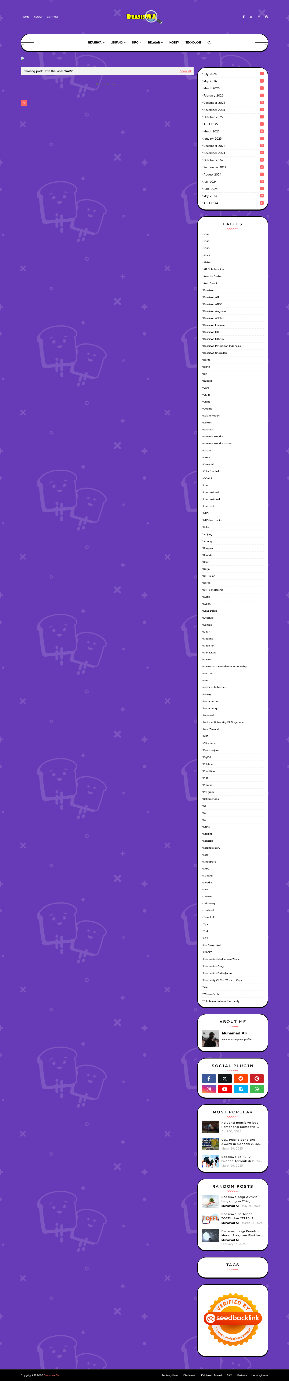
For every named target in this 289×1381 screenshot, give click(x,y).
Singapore (209, 862)
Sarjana (207, 834)
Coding (207, 409)
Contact (52, 17)
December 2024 (233, 146)
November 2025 (233, 110)
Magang (208, 639)
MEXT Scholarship (214, 687)
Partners (242, 1375)
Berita (207, 360)
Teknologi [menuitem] (193, 43)
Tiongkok (209, 917)
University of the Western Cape (223, 980)
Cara (206, 388)
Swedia (207, 882)
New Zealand (211, 729)
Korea (207, 583)
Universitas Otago (214, 966)
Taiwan (207, 896)
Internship (209, 506)
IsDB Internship (212, 520)
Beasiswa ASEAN (213, 318)
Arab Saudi (210, 283)
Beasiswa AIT (211, 297)
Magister (208, 646)
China (206, 402)
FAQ (229, 1375)
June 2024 (233, 189)
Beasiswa (208, 290)
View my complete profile (237, 1039)
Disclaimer (189, 1375)
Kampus (208, 548)
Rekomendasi (211, 799)
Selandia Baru (211, 848)
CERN (206, 395)
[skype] (241, 1089)
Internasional (211, 492)
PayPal (207, 757)
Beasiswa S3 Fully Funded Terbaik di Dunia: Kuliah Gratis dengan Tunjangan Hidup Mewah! (242, 1159)
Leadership (210, 611)
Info (205, 485)
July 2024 (233, 182)
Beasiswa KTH (211, 332)
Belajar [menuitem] (154, 43)
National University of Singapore (223, 722)
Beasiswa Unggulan (215, 353)
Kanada (207, 555)
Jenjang (207, 534)
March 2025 (233, 131)
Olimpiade (209, 743)
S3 (204, 820)
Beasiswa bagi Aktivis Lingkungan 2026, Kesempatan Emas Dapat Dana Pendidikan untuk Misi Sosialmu (242, 1199)
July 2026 (233, 74)
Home (25, 17)
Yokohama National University (221, 1001)
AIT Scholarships (213, 269)
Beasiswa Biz (51, 1375)
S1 (204, 806)
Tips (205, 924)
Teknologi (209, 903)
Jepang (207, 541)
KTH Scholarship (213, 590)
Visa (205, 987)
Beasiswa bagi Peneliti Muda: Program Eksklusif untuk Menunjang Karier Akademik (242, 1233)
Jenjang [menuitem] (116, 43)
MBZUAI (208, 673)
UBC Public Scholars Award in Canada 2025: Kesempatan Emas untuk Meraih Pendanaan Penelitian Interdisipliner (242, 1142)
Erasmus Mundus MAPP (217, 443)
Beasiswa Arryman (214, 311)
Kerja (206, 569)
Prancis (207, 785)
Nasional (208, 715)
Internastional (211, 499)
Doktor (207, 423)
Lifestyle (208, 618)
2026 (206, 248)
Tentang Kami (170, 1375)
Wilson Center (212, 994)
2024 (206, 234)
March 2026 (233, 88)
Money (207, 694)
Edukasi (208, 429)
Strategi (208, 876)
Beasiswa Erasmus (214, 325)
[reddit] (241, 1078)
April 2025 (233, 124)
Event (206, 457)
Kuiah (206, 597)
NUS (205, 736)
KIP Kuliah (209, 576)
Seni (205, 855)
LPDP (206, 632)
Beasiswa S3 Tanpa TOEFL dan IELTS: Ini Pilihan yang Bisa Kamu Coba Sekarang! (241, 1216)
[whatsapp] (257, 1089)
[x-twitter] (251, 17)
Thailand (208, 910)
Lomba (207, 625)
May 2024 (233, 196)
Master (207, 659)
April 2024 (233, 203)
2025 (206, 241)
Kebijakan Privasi (211, 1375)
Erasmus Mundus (213, 436)
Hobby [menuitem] (174, 43)
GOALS (207, 478)
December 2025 (233, 103)
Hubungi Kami (260, 1375)
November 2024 (233, 153)
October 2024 (233, 160)
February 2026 (233, 96)
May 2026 (233, 81)
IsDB (206, 513)
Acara (206, 255)
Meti (205, 680)
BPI (205, 374)
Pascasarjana (211, 750)
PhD (205, 778)
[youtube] (225, 1089)
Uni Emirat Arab (212, 945)
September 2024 (233, 167)
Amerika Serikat (212, 276)
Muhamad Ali (211, 701)
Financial (208, 464)
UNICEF (207, 952)
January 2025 (233, 139)
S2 (204, 813)
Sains (206, 827)
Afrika (207, 262)
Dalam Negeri (211, 416)
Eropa (207, 450)
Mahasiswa (209, 652)
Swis (206, 889)
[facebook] (243, 17)
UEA (205, 938)
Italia (206, 527)
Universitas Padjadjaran (217, 973)
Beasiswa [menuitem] (95, 43)
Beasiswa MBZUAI (213, 339)
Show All (185, 71)
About (38, 17)
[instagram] (259, 17)
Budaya (207, 381)
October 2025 (233, 117)
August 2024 (233, 175)
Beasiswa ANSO (212, 304)
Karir (206, 562)
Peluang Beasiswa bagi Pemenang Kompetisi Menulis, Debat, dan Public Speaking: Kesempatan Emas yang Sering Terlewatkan (241, 1125)
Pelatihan (208, 764)
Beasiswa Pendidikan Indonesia (222, 346)
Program (208, 792)
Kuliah (207, 604)
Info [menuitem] (135, 43)
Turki (206, 931)
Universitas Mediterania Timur (221, 959)
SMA (206, 869)
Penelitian (209, 771)
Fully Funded (211, 471)
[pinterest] (266, 17)
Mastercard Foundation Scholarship (225, 666)
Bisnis (206, 367)
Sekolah (208, 841)
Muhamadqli (210, 708)
